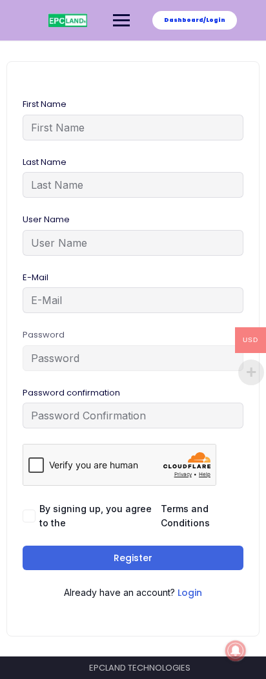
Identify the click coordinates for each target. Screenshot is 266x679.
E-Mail (35, 277)
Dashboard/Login (194, 20)
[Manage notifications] (235, 650)
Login (190, 592)
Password (44, 335)
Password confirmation (71, 393)
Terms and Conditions (185, 515)
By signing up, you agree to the (124, 515)
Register (133, 557)
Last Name (44, 162)
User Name (46, 219)
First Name (44, 104)
